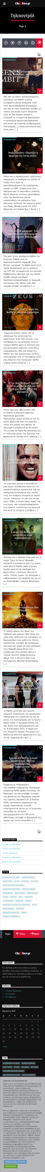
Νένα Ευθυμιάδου (11, 90)
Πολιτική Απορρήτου (13, 991)
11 (9, 1029)
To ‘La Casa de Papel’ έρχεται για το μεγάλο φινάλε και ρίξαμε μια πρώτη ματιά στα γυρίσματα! (23, 387)
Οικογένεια (32, 893)
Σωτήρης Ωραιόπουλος (13, 249)
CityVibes (8, 169)
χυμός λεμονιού (11, 916)
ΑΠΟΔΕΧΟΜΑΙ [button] (10, 1166)
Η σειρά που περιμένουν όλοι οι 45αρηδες (23, 609)
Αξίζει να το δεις (11, 877)
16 (38, 1029)
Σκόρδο (28, 897)
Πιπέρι (13, 897)
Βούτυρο (7, 881)
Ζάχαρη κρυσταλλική (13, 885)
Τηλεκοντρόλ (9, 60)
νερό (24, 913)
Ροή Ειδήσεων (10, 997)
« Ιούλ (4, 1047)
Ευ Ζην (34, 881)
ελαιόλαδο (8, 909)
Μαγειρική (20, 893)
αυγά (34, 905)
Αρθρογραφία (28, 877)
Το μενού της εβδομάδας (11, 844)
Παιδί (5, 897)
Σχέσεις (19, 901)
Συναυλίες (8, 901)
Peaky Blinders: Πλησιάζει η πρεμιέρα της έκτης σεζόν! (23, 154)
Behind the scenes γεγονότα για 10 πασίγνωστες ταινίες (23, 461)
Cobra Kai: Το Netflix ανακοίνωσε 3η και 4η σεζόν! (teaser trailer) (22, 688)
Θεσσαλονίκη (28, 889)
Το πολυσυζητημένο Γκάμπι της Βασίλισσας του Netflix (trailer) (23, 74)
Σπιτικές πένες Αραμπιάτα (11, 862)
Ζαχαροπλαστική (11, 889)
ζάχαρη (20, 909)
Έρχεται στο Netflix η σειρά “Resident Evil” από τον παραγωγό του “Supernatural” (23, 762)
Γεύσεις (25, 881)
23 (38, 1033)
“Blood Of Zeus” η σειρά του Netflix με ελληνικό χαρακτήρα (22, 311)
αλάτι (28, 901)
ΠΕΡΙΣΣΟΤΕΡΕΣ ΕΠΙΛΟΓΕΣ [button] (15, 1162)
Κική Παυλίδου (9, 326)
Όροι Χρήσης (10, 994)
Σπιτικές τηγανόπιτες (10, 853)
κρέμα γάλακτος (11, 913)
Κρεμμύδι (8, 893)
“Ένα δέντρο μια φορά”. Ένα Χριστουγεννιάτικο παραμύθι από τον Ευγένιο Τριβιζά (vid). (22, 233)
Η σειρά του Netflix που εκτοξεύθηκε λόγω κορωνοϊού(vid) (23, 535)
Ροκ (20, 897)
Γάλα (16, 881)
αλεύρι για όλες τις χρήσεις (16, 905)
